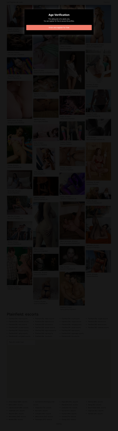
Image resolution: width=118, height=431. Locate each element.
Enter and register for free (59, 28)
